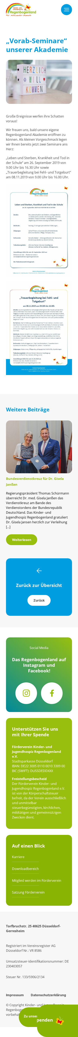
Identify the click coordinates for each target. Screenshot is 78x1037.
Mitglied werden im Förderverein (36, 880)
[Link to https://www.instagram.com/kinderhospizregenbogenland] (26, 693)
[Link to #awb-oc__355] (66, 9)
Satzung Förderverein (28, 892)
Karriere (18, 857)
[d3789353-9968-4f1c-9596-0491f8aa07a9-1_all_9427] (39, 423)
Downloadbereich (25, 869)
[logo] (21, 5)
